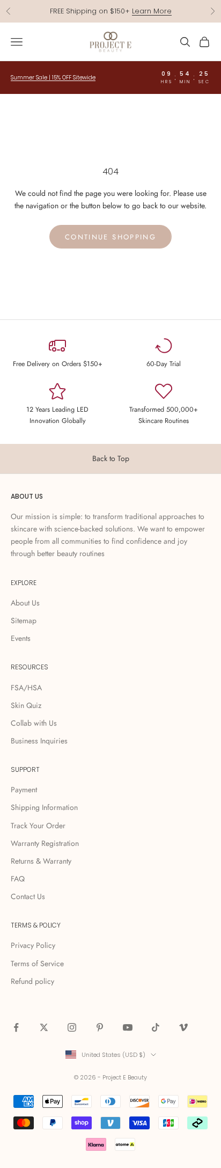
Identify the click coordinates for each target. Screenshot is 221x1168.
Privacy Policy (33, 945)
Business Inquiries (39, 740)
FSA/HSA (26, 687)
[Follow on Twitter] (44, 1027)
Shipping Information (44, 807)
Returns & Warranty (41, 861)
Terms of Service (37, 963)
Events (21, 638)
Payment (24, 789)
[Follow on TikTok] (155, 1027)
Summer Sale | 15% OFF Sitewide (53, 78)
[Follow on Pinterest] (99, 1027)
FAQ (18, 878)
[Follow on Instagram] (72, 1027)
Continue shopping (110, 237)
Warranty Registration (45, 843)
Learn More (152, 11)
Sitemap (23, 620)
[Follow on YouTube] (127, 1027)
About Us (25, 602)
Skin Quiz (26, 705)
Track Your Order (38, 825)
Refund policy (32, 981)
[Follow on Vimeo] (183, 1027)
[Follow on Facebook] (16, 1027)
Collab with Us (34, 723)
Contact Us (28, 896)
